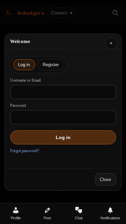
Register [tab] (51, 64)
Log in (63, 137)
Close (105, 179)
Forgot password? (24, 150)
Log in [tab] (24, 64)
